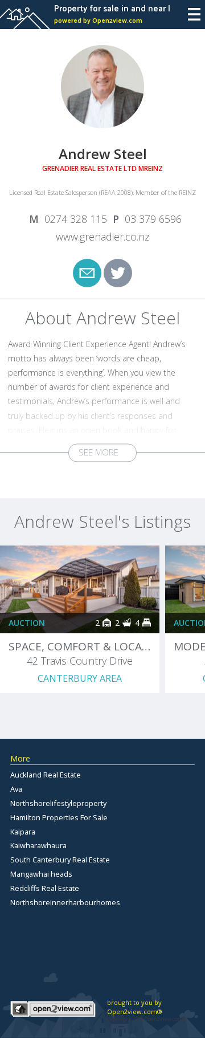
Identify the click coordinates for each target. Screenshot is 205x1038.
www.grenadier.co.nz (103, 236)
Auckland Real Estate (45, 775)
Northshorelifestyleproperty (58, 803)
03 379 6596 (153, 219)
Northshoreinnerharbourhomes (65, 902)
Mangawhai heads (41, 874)
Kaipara (22, 832)
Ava (16, 789)
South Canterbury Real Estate (60, 859)
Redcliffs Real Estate (44, 888)
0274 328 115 (75, 219)
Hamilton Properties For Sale (59, 817)
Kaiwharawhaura (38, 845)
